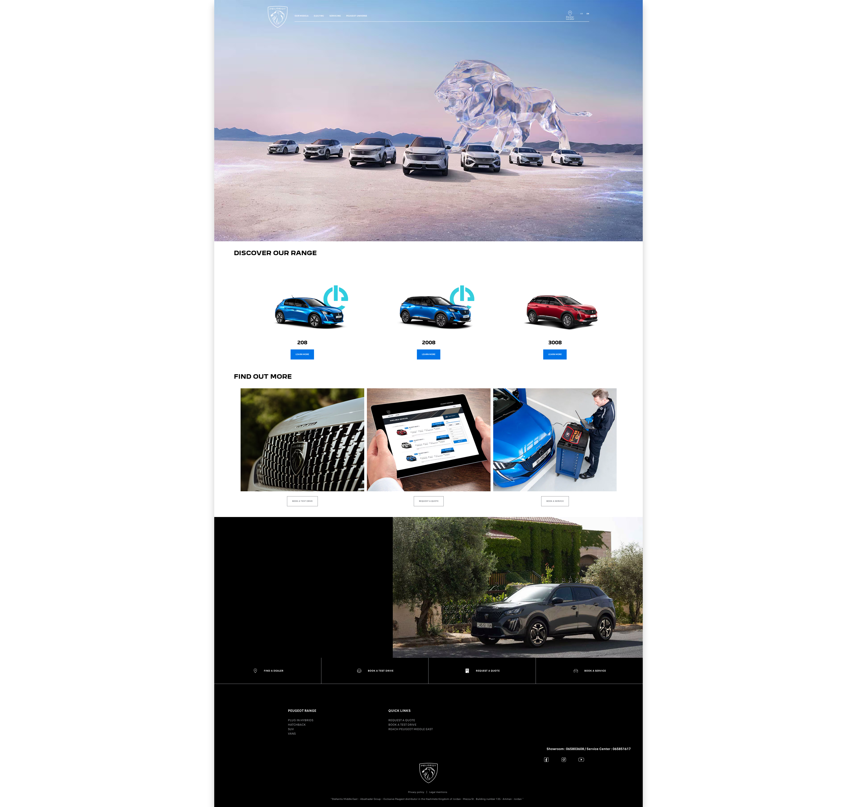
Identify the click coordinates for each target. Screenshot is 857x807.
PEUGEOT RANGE (302, 710)
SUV (291, 729)
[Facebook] (546, 759)
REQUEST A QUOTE (401, 720)
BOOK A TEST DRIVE (402, 725)
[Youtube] (581, 759)
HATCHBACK (297, 725)
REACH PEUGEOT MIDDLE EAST (410, 729)
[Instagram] (563, 759)
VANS (292, 733)
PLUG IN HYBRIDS (300, 720)
